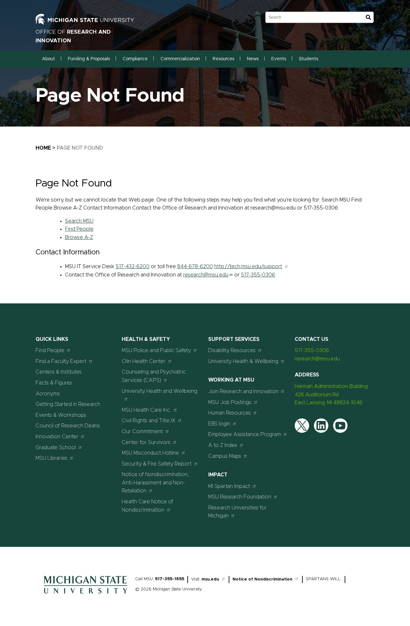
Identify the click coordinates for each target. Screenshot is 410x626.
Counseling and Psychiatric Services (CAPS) (154, 376)
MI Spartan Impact (229, 486)
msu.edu (210, 579)
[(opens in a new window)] (92, 23)
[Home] (85, 595)
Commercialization (180, 59)
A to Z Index (222, 445)
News (252, 59)
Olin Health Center (144, 361)
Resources (223, 59)
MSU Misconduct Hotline (150, 453)
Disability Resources (232, 350)
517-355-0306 (258, 274)
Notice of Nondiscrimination (262, 579)
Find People (79, 229)
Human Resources (229, 413)
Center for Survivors (146, 442)
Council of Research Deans (68, 425)
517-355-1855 (169, 579)
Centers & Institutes (59, 372)
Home (43, 148)
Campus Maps (224, 456)
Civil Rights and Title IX (149, 420)
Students (308, 59)
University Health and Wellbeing (159, 391)
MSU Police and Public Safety (156, 350)
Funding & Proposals (89, 59)
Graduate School (56, 447)
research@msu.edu (205, 274)
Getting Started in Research (68, 404)
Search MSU (79, 221)
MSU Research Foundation (239, 496)
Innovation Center (57, 436)
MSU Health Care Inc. (146, 410)
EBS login (219, 423)
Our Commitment (142, 431)
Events (278, 59)
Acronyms (48, 393)
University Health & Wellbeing (243, 361)
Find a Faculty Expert (61, 361)
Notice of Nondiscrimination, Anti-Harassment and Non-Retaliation (155, 482)
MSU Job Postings (229, 402)
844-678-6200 (195, 266)
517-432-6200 (133, 266)
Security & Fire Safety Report (157, 463)
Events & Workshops (61, 415)
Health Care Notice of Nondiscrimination (147, 506)
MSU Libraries (51, 458)
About (48, 59)
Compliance (135, 59)
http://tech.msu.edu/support (248, 266)
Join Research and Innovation (243, 391)
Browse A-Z (79, 237)
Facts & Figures (54, 382)
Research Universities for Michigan (237, 512)
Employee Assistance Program (244, 434)
